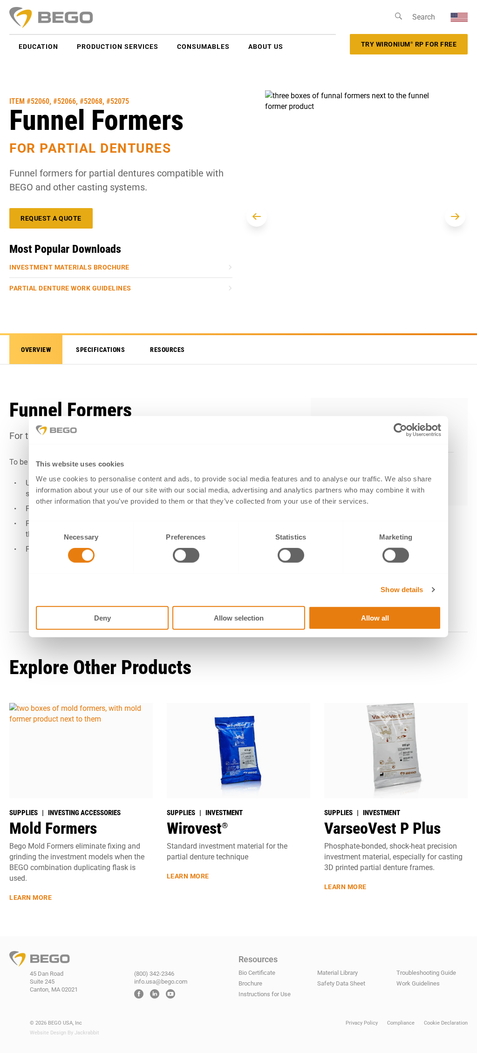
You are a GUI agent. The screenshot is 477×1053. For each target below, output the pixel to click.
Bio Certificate (256, 972)
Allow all (375, 617)
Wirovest (197, 828)
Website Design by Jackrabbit (64, 1033)
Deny (102, 617)
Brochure (250, 983)
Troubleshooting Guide (426, 972)
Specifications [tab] (100, 349)
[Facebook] (138, 995)
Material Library (337, 972)
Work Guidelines (418, 983)
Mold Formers (53, 828)
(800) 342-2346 (154, 973)
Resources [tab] (167, 349)
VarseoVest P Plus (382, 828)
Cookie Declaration (446, 1023)
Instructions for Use (264, 994)
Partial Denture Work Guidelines (70, 288)
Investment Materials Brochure (69, 267)
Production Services (117, 46)
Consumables (203, 46)
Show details (402, 590)
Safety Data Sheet (341, 983)
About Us (265, 46)
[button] (256, 216)
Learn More (30, 897)
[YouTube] (170, 995)
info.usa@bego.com (160, 981)
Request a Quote (51, 218)
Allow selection (239, 617)
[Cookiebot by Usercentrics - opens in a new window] (400, 430)
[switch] (186, 555)
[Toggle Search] (398, 17)
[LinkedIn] (154, 995)
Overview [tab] (36, 349)
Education (38, 46)
